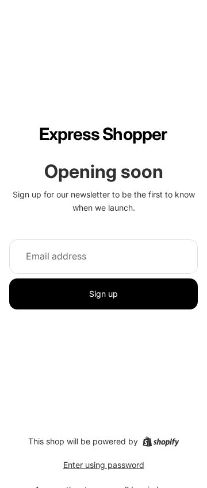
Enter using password (103, 465)
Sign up (103, 294)
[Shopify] (161, 441)
